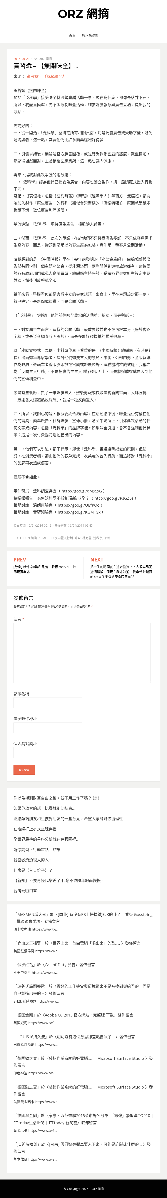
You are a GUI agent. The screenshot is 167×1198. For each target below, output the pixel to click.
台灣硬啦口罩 (25, 890)
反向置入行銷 (64, 538)
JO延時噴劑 (27, 1144)
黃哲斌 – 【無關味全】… (47, 76)
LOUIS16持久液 (31, 1036)
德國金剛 (25, 1015)
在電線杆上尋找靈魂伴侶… (36, 829)
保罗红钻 (25, 964)
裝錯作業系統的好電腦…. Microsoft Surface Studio (97, 1058)
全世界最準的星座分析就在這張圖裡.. (45, 839)
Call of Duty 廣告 (60, 964)
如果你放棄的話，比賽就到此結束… (44, 808)
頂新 (107, 538)
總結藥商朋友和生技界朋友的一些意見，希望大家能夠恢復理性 (68, 818)
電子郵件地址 (25, 718)
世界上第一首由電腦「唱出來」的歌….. (87, 943)
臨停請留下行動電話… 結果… (38, 849)
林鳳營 (87, 538)
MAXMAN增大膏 (31, 914)
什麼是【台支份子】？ (33, 870)
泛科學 (97, 538)
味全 (78, 538)
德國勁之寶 (27, 1058)
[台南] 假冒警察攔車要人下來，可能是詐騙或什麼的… (96, 1144)
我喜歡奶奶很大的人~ (32, 859)
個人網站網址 (25, 743)
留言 (19, 619)
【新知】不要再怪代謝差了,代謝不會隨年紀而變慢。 (59, 880)
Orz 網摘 (83, 14)
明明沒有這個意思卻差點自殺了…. (86, 1036)
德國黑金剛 (27, 1115)
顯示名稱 (21, 693)
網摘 (34, 538)
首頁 (72, 35)
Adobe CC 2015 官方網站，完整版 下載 (79, 1015)
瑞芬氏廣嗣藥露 (31, 986)
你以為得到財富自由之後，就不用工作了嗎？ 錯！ (57, 798)
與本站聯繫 (90, 35)
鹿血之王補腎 (29, 943)
